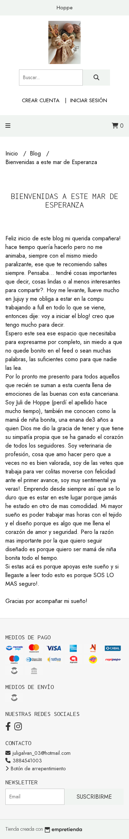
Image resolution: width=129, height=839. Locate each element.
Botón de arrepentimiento (37, 768)
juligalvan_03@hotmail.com (41, 753)
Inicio (12, 153)
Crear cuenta (40, 100)
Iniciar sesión (88, 100)
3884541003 (26, 760)
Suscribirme (94, 797)
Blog (36, 153)
